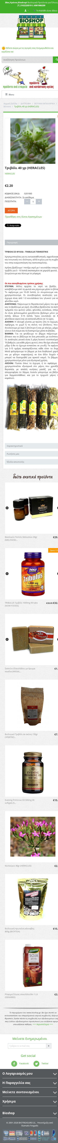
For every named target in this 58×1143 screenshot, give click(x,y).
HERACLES (10, 173)
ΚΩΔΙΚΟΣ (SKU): (12, 193)
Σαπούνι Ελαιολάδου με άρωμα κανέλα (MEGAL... (20, 670)
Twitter (44, 1063)
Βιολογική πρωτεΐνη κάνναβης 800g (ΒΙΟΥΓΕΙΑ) (19, 930)
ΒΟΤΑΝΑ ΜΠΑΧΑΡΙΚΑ (44, 103)
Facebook (24, 1063)
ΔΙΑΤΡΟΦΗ (26, 103)
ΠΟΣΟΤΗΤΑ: (10, 201)
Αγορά (11, 210)
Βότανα (7, 106)
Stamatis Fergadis (29, 1125)
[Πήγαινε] (48, 1045)
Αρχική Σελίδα (10, 103)
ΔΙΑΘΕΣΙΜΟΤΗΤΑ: (13, 197)
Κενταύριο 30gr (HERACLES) (18, 865)
